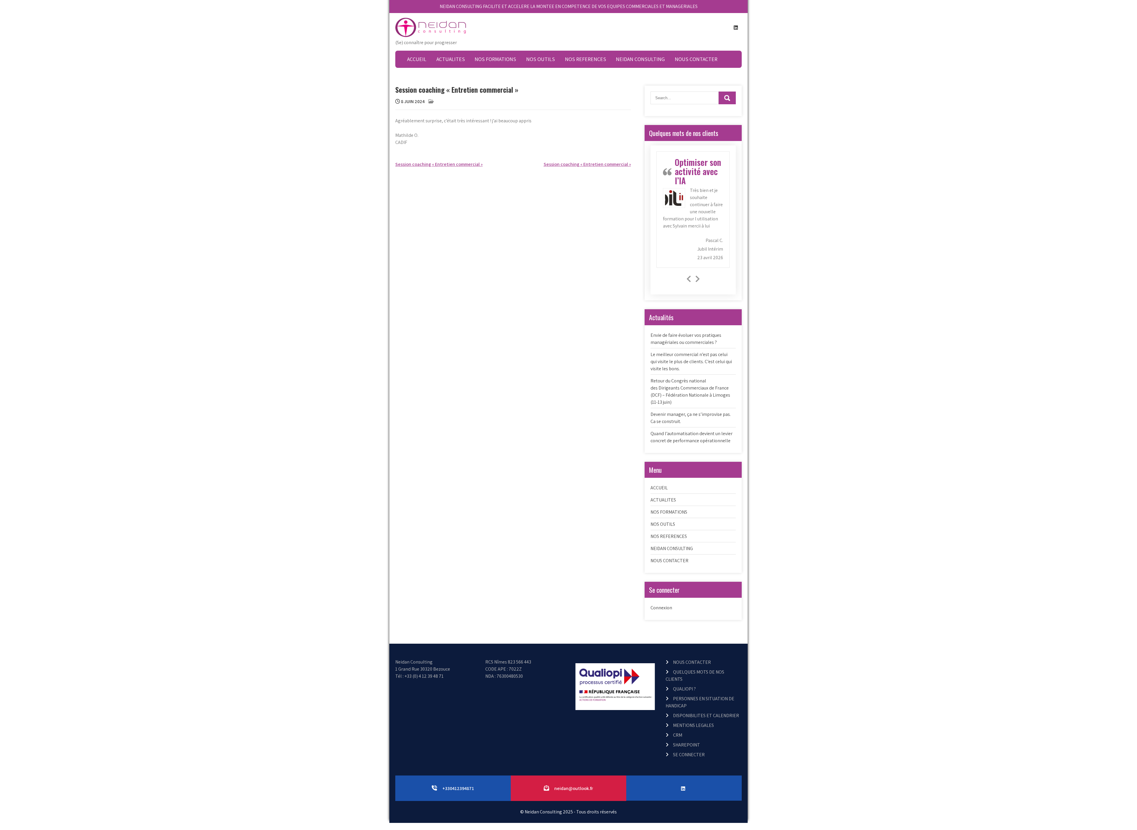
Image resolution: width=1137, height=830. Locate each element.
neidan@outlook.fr (573, 788)
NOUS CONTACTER (696, 59)
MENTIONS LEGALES (693, 725)
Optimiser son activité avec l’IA (698, 171)
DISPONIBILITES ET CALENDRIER (706, 715)
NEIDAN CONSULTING (640, 59)
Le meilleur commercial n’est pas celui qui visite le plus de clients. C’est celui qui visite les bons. (691, 361)
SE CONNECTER (689, 755)
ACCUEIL (416, 59)
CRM (677, 735)
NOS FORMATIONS (495, 59)
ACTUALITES (450, 59)
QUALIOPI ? (684, 689)
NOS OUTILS (540, 59)
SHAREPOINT (686, 745)
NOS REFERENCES (585, 59)
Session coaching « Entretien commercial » (439, 164)
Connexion (661, 608)
